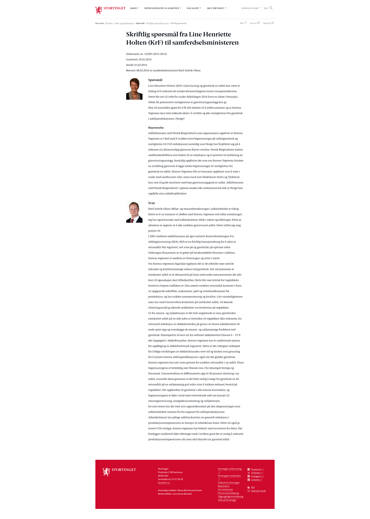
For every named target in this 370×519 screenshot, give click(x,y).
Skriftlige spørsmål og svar (157, 23)
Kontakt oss (164, 482)
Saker (133, 8)
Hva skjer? (193, 8)
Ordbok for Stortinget (228, 482)
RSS (253, 487)
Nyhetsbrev (224, 486)
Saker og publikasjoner (124, 23)
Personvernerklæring (228, 493)
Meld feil (267, 23)
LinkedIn (255, 480)
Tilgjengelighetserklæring (230, 496)
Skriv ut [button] (253, 23)
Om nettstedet (225, 489)
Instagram (256, 476)
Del (241, 23)
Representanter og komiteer (162, 8)
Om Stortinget (215, 8)
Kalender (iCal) (258, 491)
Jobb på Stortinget (227, 500)
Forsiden (109, 23)
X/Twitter (256, 473)
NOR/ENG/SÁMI (250, 8)
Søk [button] (266, 8)
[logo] (110, 10)
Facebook (256, 469)
